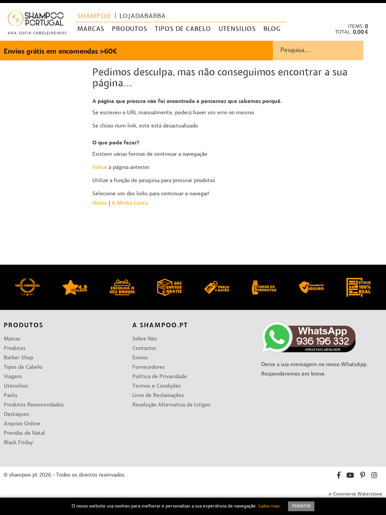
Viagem (13, 376)
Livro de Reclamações (158, 395)
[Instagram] (374, 476)
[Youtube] (350, 476)
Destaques (16, 414)
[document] (193, 506)
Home (99, 203)
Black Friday (18, 442)
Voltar (99, 167)
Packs (10, 395)
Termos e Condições (156, 386)
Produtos (15, 348)
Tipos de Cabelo (23, 367)
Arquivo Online (22, 424)
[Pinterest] (362, 476)
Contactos (144, 348)
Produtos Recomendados (34, 405)
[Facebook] (339, 476)
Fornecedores (148, 367)
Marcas (12, 339)
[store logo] (36, 20)
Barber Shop (18, 358)
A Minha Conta (130, 203)
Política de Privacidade (159, 376)
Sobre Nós (144, 339)
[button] (374, 11)
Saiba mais (269, 506)
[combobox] (329, 50)
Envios (140, 358)
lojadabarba (142, 16)
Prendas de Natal (24, 433)
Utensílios (16, 386)
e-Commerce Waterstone (355, 494)
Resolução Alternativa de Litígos (171, 405)
